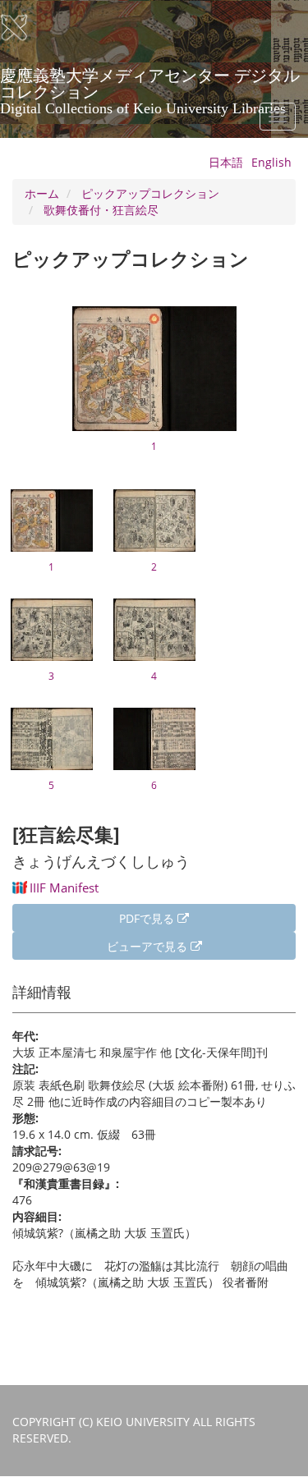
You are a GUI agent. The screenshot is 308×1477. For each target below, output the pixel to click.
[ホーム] (24, 27)
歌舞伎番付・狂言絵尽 (101, 210)
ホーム (42, 193)
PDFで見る (148, 918)
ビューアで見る (149, 946)
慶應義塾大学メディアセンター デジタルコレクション (150, 81)
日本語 (226, 162)
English (271, 162)
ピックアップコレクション (150, 193)
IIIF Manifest (64, 887)
